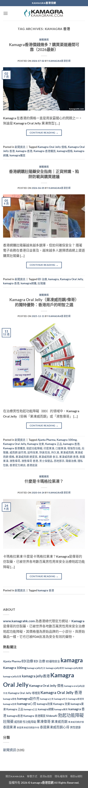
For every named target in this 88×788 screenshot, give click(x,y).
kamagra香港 (15, 715)
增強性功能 (74, 448)
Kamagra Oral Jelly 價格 (52, 147)
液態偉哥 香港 (29, 460)
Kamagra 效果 (35, 444)
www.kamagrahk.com (19, 621)
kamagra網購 (28, 283)
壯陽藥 (42, 283)
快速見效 (44, 452)
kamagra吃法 (61, 698)
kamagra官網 (10, 704)
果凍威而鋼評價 (76, 722)
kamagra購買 (17, 155)
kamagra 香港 (24, 151)
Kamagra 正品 (53, 444)
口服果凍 (60, 448)
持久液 (55, 452)
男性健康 (75, 727)
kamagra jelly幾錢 (74, 668)
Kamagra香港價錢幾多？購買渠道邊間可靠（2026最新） (44, 47)
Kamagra (77, 621)
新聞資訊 (44, 39)
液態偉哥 (15, 460)
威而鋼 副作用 (18, 452)
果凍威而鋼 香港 (68, 456)
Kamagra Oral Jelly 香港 (61, 692)
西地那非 (59, 460)
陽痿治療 (71, 460)
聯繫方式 (32, 776)
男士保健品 (46, 460)
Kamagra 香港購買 (45, 151)
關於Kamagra (15, 776)
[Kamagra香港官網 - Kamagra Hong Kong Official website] (44, 13)
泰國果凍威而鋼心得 (54, 727)
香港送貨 (32, 465)
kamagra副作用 (28, 698)
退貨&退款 (46, 776)
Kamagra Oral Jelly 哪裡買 (24, 693)
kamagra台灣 (47, 698)
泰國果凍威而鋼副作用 (28, 727)
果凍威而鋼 (67, 452)
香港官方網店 (18, 465)
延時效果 (32, 452)
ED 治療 (42, 279)
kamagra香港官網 (42, 782)
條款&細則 (76, 776)
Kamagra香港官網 (59, 60)
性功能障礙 (29, 721)
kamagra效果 (45, 704)
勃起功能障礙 (34, 448)
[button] (5, 13)
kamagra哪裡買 (76, 698)
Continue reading (44, 132)
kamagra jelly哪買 (55, 668)
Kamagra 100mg (67, 439)
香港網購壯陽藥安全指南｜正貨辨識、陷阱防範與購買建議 (44, 174)
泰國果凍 (9, 727)
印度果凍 (49, 448)
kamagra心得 (26, 704)
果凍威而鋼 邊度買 (26, 456)
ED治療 (27, 661)
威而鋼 (18, 721)
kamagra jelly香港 (36, 676)
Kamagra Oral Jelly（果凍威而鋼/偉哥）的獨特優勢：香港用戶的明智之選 (44, 302)
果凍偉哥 (44, 721)
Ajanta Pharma (46, 439)
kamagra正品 (30, 709)
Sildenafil (51, 715)
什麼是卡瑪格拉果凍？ (44, 481)
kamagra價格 (65, 151)
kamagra (53, 279)
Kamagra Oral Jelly (71, 279)
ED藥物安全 (53, 661)
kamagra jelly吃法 (36, 668)
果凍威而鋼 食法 (48, 456)
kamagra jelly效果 (12, 676)
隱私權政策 (61, 776)
